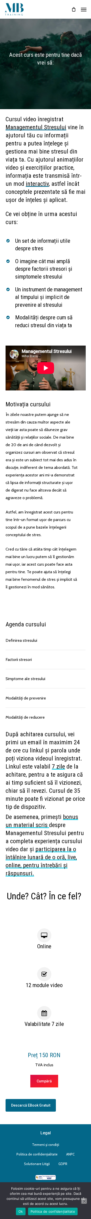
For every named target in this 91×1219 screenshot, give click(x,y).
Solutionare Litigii (37, 1164)
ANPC (70, 1154)
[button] (83, 9)
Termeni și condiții (45, 1145)
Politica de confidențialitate (37, 1154)
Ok (20, 1211)
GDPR (62, 1164)
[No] (84, 1201)
